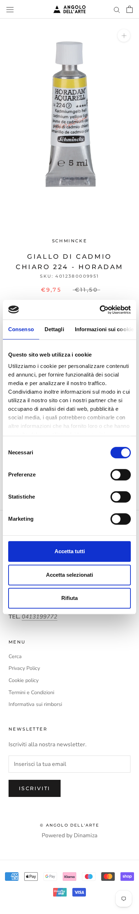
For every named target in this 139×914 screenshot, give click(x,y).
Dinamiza (85, 835)
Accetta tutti (70, 551)
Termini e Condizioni (31, 692)
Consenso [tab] (21, 329)
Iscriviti (34, 788)
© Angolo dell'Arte (69, 825)
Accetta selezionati (69, 575)
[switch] (120, 474)
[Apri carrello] (130, 9)
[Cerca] (117, 9)
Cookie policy (23, 680)
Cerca (15, 656)
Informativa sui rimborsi (35, 704)
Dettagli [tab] (54, 329)
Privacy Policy (24, 668)
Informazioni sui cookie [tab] (104, 329)
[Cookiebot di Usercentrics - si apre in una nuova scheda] (100, 309)
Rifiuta (69, 598)
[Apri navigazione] (10, 9)
